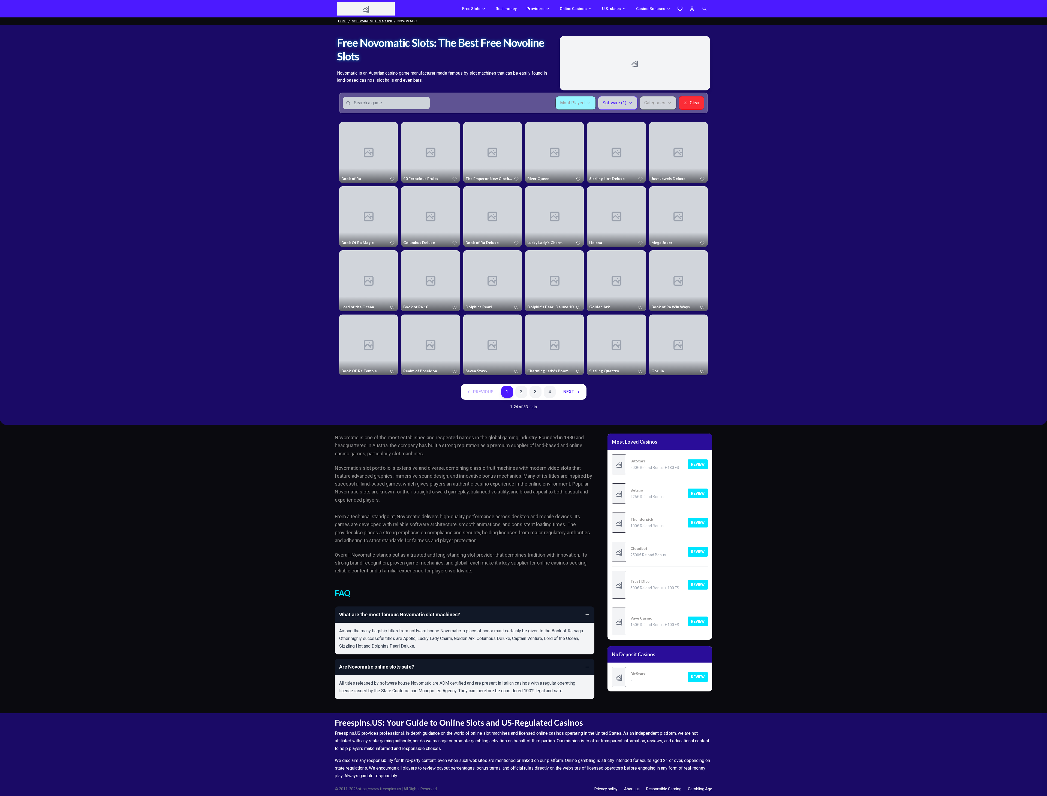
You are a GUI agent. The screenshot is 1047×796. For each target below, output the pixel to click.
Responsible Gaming (663, 789)
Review (698, 464)
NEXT (568, 391)
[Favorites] (680, 9)
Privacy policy (606, 789)
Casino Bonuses (650, 9)
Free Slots (471, 9)
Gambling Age (700, 789)
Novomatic (349, 180)
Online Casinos (573, 9)
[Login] (692, 9)
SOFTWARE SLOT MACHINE (372, 21)
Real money (506, 9)
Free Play (368, 152)
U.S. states (611, 9)
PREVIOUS (483, 391)
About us (632, 789)
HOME (342, 21)
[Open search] (704, 8)
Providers (535, 9)
